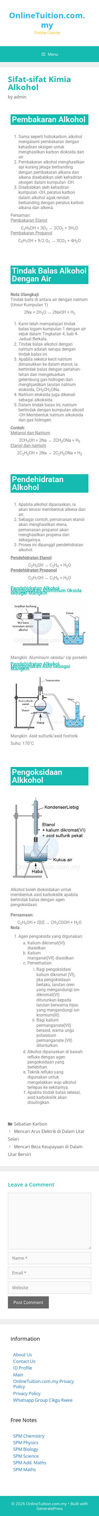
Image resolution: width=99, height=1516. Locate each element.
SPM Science (26, 1456)
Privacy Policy (27, 1393)
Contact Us (24, 1361)
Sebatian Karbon (30, 1124)
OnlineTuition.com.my (47, 20)
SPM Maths (24, 1469)
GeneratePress (49, 1508)
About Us (22, 1355)
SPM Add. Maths (29, 1462)
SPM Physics (25, 1442)
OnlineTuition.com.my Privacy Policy (43, 1384)
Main (18, 1375)
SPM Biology (25, 1449)
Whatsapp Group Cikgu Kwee (43, 1400)
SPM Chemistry (29, 1436)
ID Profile (22, 1368)
